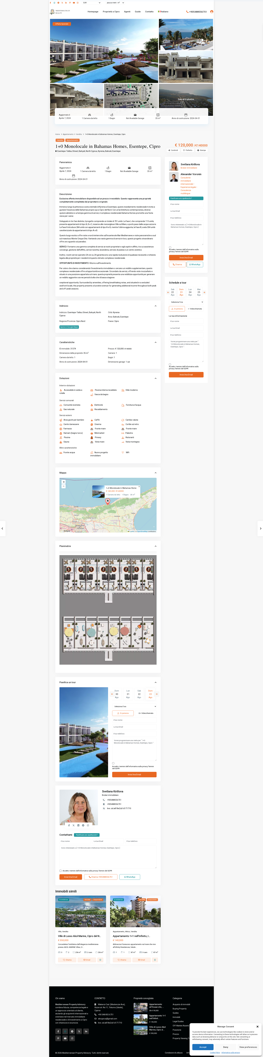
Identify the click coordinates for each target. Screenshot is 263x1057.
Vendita (79, 134)
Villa (59, 932)
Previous (112, 694)
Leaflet (131, 531)
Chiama (102, 877)
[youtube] (74, 2)
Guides (176, 1013)
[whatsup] (55, 2)
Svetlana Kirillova (112, 791)
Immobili (176, 1017)
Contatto (149, 11)
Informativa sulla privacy (230, 1053)
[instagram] (78, 2)
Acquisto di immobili (181, 1004)
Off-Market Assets (181, 1026)
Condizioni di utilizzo (174, 1053)
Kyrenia (101, 151)
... (83, 947)
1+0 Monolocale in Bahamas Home (121, 488)
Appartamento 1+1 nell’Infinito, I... (131, 936)
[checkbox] (113, 763)
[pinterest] (70, 2)
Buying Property (180, 1009)
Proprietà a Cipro (111, 11)
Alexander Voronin (191, 174)
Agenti (127, 11)
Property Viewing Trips (182, 1038)
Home (57, 134)
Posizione (177, 1030)
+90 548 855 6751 (106, 1014)
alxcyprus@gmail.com (107, 1019)
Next (156, 694)
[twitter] (63, 2)
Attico (127, 932)
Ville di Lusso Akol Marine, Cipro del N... (79, 936)
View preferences (248, 1047)
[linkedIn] (66, 2)
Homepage (93, 11)
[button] (257, 1026)
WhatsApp (130, 877)
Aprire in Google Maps (69, 327)
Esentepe (116, 151)
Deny (225, 1047)
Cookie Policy (215, 1053)
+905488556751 (198, 11)
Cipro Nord (80, 321)
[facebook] (51, 2)
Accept (202, 1047)
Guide (138, 11)
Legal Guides (178, 1021)
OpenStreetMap (142, 531)
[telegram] (59, 2)
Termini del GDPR (105, 871)
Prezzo (176, 1034)
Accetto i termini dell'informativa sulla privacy (133, 767)
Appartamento (68, 134)
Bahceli (108, 151)
